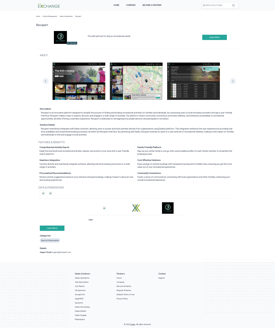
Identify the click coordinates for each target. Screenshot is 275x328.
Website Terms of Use (125, 295)
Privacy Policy (122, 299)
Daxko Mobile (80, 311)
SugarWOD (79, 299)
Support (161, 278)
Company (131, 5)
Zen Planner (80, 286)
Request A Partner (124, 290)
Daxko (132, 324)
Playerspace (80, 319)
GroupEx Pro (80, 295)
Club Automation (82, 282)
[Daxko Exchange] (48, 5)
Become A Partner (152, 5)
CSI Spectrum (80, 290)
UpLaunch (79, 303)
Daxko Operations (82, 278)
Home (116, 5)
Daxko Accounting (82, 307)
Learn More (214, 37)
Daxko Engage (80, 315)
